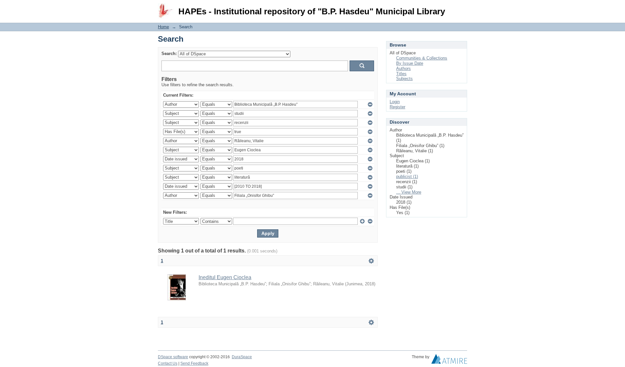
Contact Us (167, 363)
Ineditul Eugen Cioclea (225, 277)
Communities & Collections (421, 58)
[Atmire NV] (449, 360)
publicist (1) (407, 176)
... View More (408, 192)
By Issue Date (409, 63)
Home (163, 26)
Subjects (404, 78)
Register (397, 106)
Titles (401, 73)
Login (462, 8)
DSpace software (173, 357)
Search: (169, 53)
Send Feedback (194, 363)
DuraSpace (242, 357)
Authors (403, 68)
